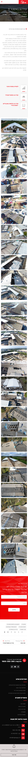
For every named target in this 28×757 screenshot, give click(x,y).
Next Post (7, 641)
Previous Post (19, 641)
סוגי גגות (23, 643)
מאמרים (23, 712)
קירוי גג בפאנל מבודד (11, 95)
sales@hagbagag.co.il (14, 737)
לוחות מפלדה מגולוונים (11, 627)
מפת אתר (22, 703)
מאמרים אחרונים (21, 714)
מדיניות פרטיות (21, 709)
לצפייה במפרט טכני (12, 86)
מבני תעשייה (23, 629)
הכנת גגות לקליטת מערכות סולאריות (16, 693)
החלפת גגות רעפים (20, 687)
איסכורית (24, 624)
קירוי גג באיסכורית (13, 629)
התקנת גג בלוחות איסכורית (13, 624)
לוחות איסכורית (22, 627)
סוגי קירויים (11, 29)
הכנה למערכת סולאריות (20, 29)
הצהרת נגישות (21, 706)
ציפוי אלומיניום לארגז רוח (19, 690)
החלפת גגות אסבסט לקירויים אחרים (17, 685)
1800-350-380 (16, 730)
